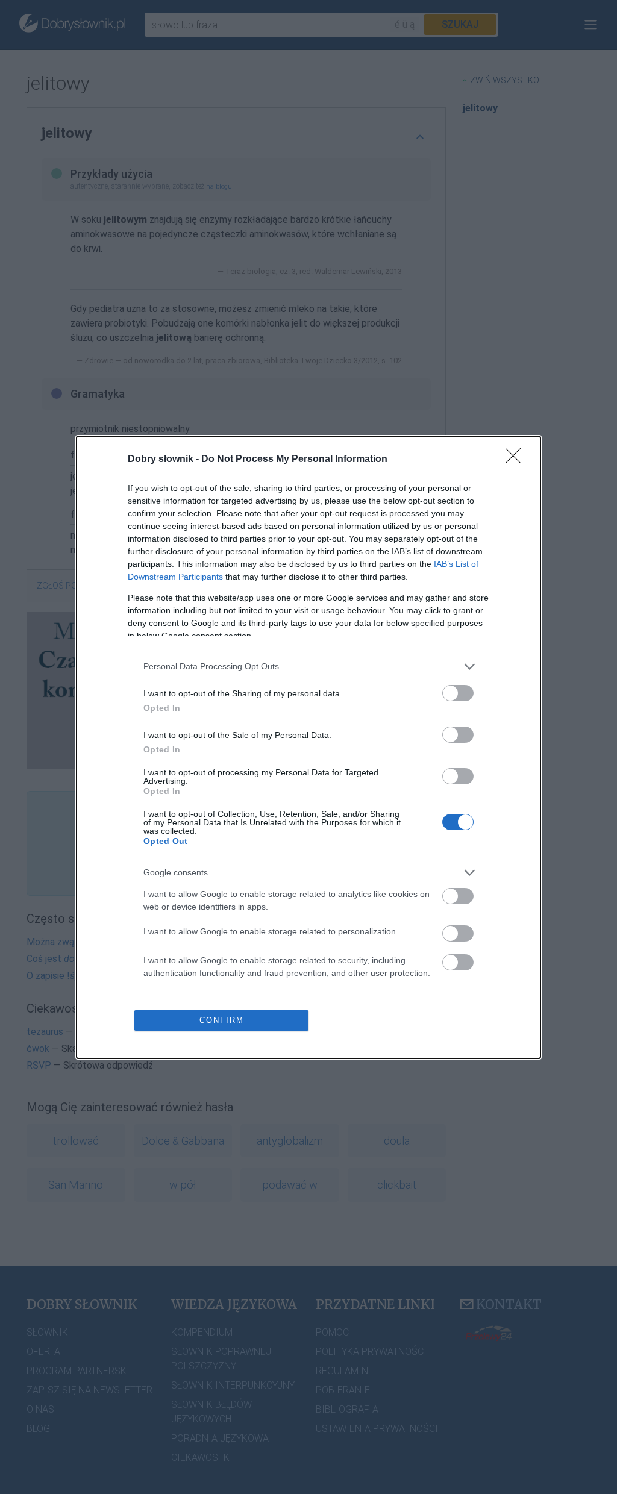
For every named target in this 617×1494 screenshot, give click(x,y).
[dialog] (308, 747)
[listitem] (308, 666)
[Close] (517, 459)
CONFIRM (221, 1020)
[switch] (458, 693)
